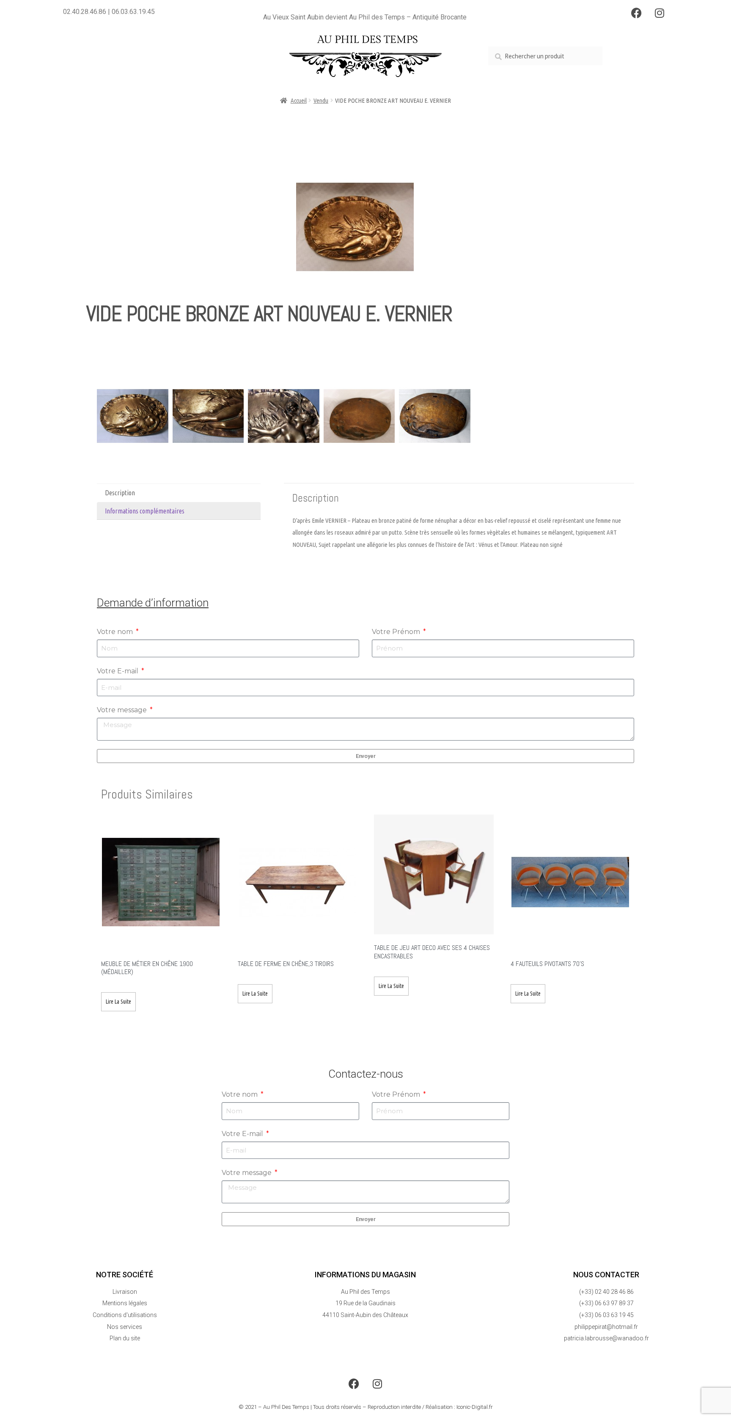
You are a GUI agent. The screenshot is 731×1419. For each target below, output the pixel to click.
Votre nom (116, 632)
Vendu (320, 100)
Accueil (299, 100)
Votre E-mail (118, 671)
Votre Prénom (397, 632)
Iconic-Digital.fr (474, 1407)
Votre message (122, 710)
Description (120, 493)
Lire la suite (118, 1001)
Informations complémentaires (144, 511)
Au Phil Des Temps (286, 1407)
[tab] (179, 493)
